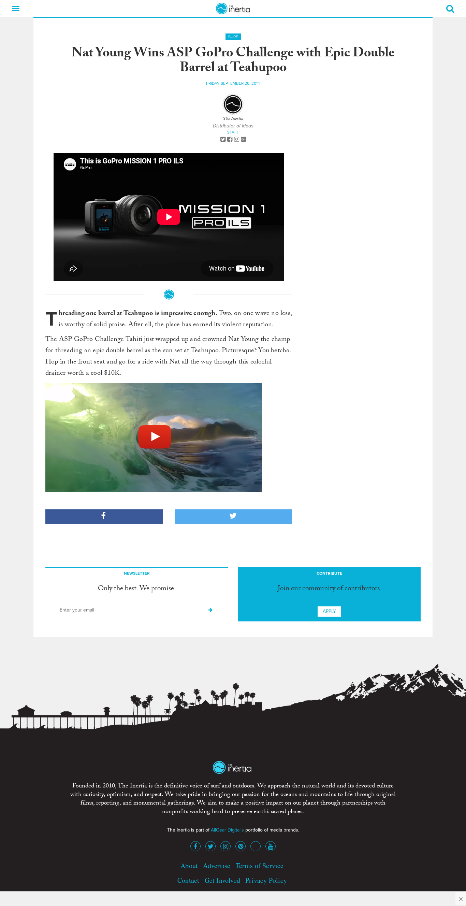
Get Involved (222, 880)
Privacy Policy (266, 880)
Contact (188, 880)
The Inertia (233, 119)
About (189, 865)
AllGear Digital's (227, 830)
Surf (233, 37)
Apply (329, 611)
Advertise (216, 865)
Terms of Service (260, 865)
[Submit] (210, 610)
